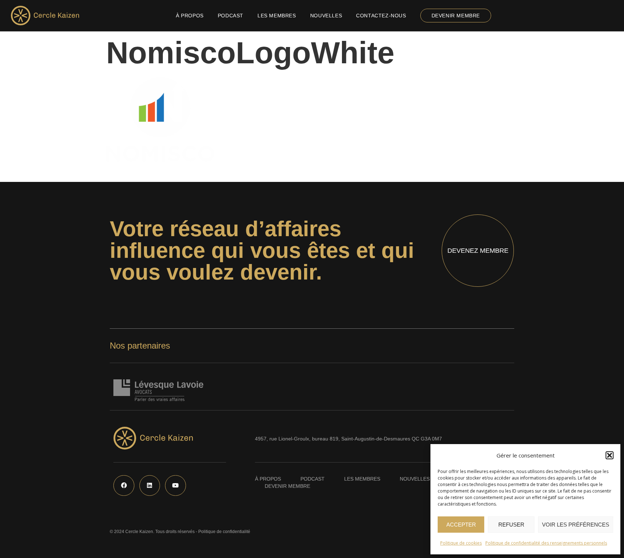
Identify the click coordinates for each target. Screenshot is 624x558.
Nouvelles (326, 15)
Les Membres (276, 15)
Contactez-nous (381, 15)
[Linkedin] (149, 485)
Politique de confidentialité (224, 531)
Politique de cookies (461, 543)
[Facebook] (123, 485)
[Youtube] (175, 485)
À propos (190, 15)
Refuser (511, 524)
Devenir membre (456, 15)
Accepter (461, 524)
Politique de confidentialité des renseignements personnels (546, 543)
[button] (609, 455)
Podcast (230, 15)
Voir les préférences (575, 524)
